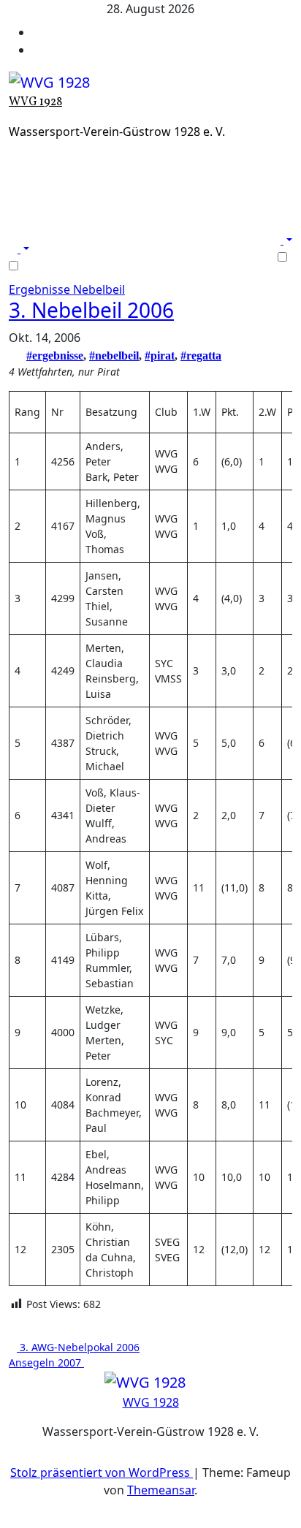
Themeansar (160, 1490)
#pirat (160, 355)
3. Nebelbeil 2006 (91, 310)
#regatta (200, 355)
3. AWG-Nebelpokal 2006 (78, 1347)
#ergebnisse (54, 355)
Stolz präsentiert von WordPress (101, 1472)
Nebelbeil (99, 289)
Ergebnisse (41, 289)
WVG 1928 (35, 102)
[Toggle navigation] (18, 235)
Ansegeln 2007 (46, 1362)
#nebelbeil (114, 355)
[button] (19, 248)
